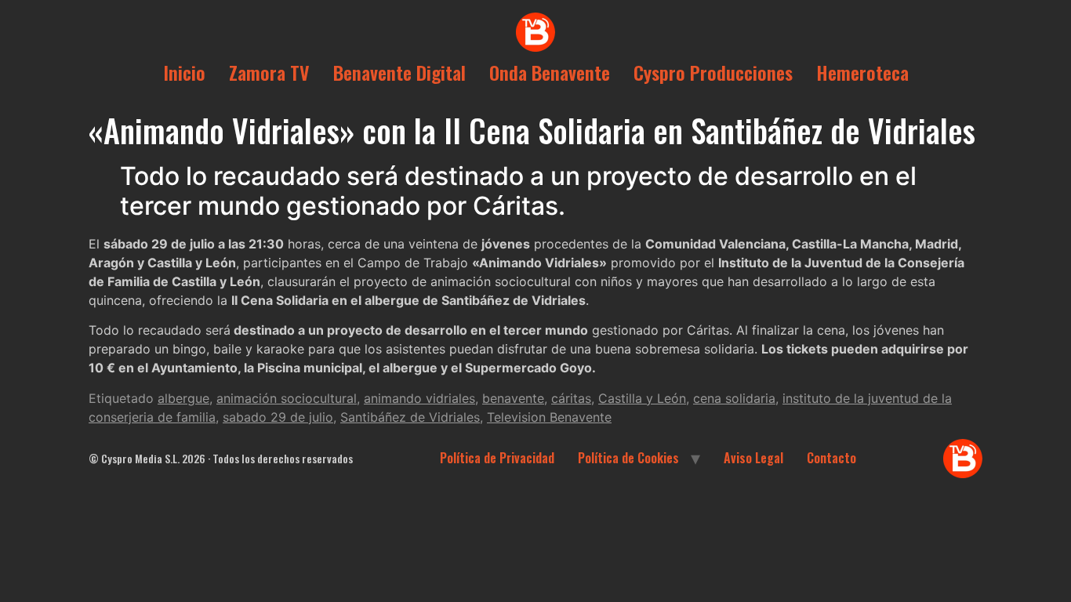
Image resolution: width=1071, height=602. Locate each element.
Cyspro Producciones (713, 72)
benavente (513, 398)
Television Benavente (549, 417)
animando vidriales (419, 398)
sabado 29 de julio (278, 417)
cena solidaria (734, 398)
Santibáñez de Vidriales (410, 417)
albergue (183, 398)
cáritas (571, 398)
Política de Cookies (628, 457)
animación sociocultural (286, 398)
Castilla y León (642, 398)
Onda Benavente (549, 72)
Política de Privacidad (497, 457)
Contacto (831, 457)
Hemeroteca (862, 72)
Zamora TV (269, 72)
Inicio (184, 72)
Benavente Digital (399, 72)
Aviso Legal (753, 457)
